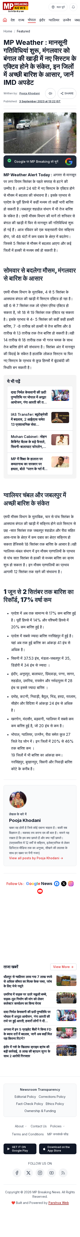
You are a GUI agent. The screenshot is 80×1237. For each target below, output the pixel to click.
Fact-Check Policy (29, 1104)
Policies (56, 1126)
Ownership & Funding (40, 1111)
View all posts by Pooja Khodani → (36, 858)
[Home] (5, 20)
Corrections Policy (52, 1096)
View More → (63, 967)
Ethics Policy (55, 1104)
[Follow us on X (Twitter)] (63, 883)
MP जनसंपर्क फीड (57, 1134)
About (19, 1126)
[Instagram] (40, 1172)
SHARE (69, 93)
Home (8, 31)
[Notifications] (73, 7)
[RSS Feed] (63, 1172)
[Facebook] (16, 1172)
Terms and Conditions (28, 1134)
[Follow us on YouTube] (40, 891)
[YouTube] (51, 1172)
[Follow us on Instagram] (71, 883)
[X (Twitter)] (28, 1172)
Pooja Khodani (29, 93)
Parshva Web (58, 1203)
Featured (23, 31)
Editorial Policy (25, 1096)
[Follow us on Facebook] (56, 883)
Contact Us (39, 1126)
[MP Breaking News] (15, 7)
